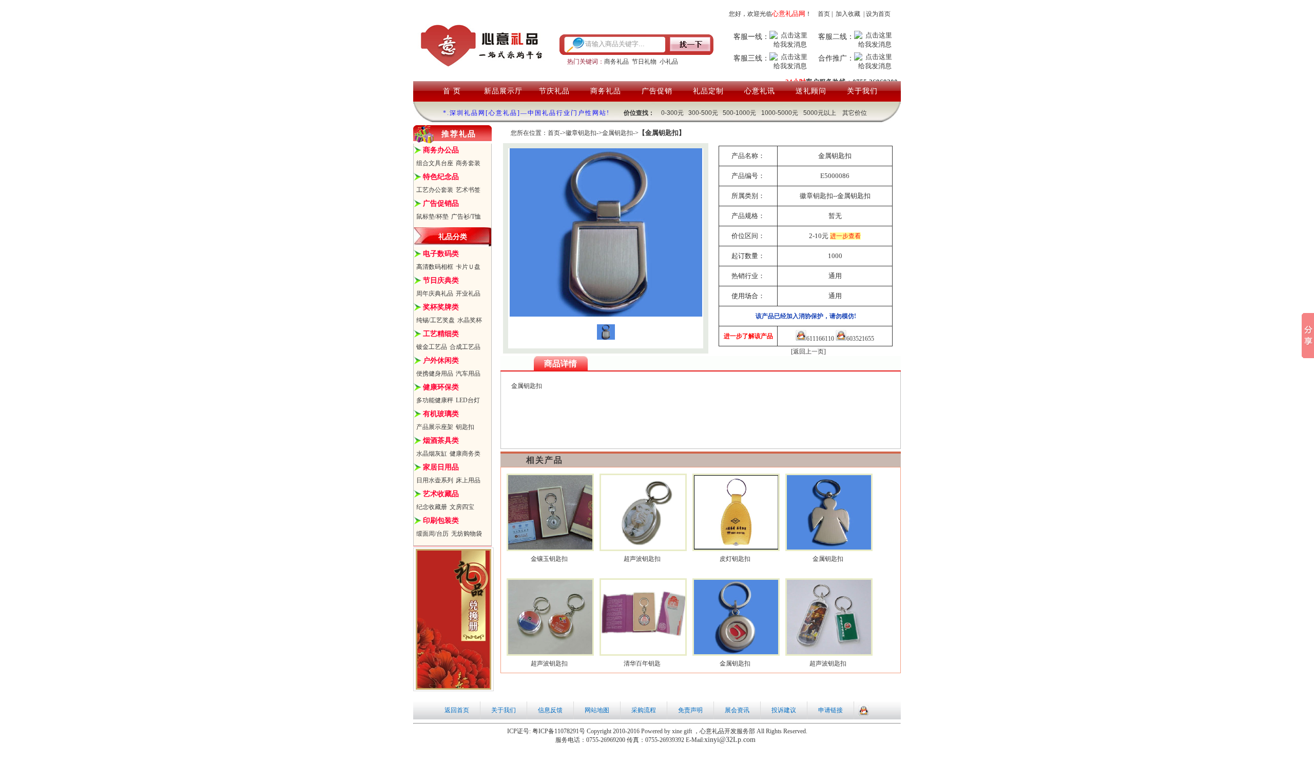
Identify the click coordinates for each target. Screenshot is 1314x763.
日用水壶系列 (434, 480)
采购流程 (643, 710)
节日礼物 (644, 61)
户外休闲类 (441, 360)
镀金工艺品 (431, 346)
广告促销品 (441, 203)
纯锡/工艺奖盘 (435, 320)
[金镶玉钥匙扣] (550, 547)
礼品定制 (708, 91)
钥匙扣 (465, 427)
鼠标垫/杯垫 (432, 216)
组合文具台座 (434, 163)
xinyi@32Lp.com (730, 740)
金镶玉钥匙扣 (549, 558)
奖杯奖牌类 (441, 307)
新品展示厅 (503, 91)
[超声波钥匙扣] (643, 547)
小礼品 (669, 61)
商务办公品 (441, 150)
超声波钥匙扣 (642, 558)
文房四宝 (462, 507)
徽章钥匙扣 (581, 132)
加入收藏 (848, 13)
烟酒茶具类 (441, 440)
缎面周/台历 (432, 533)
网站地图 (597, 710)
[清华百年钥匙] (643, 652)
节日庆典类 (441, 280)
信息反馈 (550, 710)
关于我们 (862, 91)
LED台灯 (468, 400)
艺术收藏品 (441, 494)
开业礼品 (468, 293)
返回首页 (457, 710)
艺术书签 (468, 189)
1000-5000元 (779, 112)
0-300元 (672, 112)
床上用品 (468, 480)
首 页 (452, 91)
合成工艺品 (465, 346)
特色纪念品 (441, 177)
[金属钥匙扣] (829, 547)
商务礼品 (616, 61)
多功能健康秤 (434, 400)
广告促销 (657, 91)
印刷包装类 (441, 520)
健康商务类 (465, 453)
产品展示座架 (434, 427)
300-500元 (703, 112)
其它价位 (854, 112)
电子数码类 (441, 254)
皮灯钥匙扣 (735, 558)
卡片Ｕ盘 (468, 266)
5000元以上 (819, 112)
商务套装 (468, 163)
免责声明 (690, 710)
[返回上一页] (808, 351)
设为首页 (878, 13)
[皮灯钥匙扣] (736, 547)
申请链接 (830, 710)
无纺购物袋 (466, 533)
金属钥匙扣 (617, 132)
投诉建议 (783, 710)
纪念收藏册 (431, 507)
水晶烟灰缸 (431, 453)
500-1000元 (739, 112)
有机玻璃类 (441, 414)
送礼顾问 (811, 91)
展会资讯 (737, 710)
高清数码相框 (434, 266)
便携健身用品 (434, 373)
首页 (824, 13)
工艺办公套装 (434, 189)
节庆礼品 (554, 91)
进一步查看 (845, 236)
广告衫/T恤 (466, 216)
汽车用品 (468, 373)
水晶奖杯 (469, 320)
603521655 (860, 338)
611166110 (820, 338)
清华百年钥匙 (642, 663)
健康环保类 (441, 387)
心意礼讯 (759, 91)
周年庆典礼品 (434, 293)
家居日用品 (441, 467)
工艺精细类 (441, 334)
